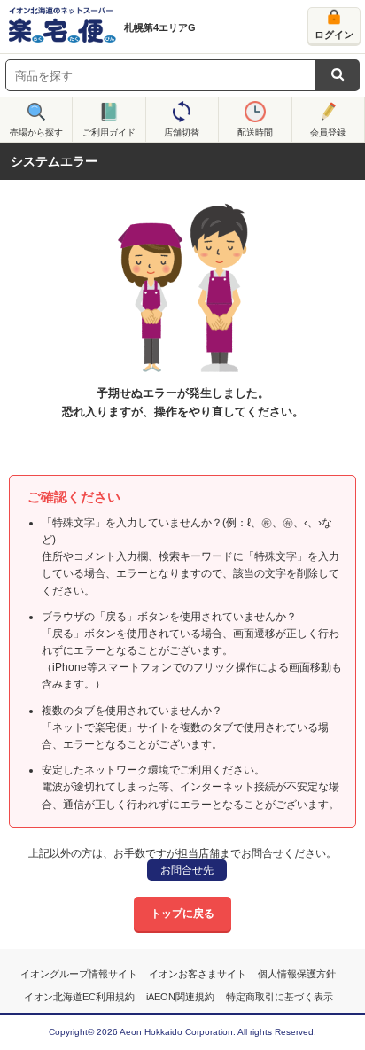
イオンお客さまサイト (197, 973)
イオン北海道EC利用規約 (79, 997)
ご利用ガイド (109, 132)
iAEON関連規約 (180, 997)
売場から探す (36, 132)
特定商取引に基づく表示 (279, 997)
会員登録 (328, 132)
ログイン (334, 34)
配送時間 (255, 132)
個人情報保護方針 (297, 973)
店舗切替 (181, 132)
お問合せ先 (187, 870)
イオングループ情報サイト (78, 973)
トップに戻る (182, 913)
